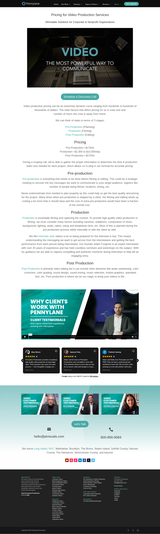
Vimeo (116, 498)
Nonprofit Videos (57, 505)
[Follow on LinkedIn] (80, 460)
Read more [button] (29, 370)
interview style (46, 236)
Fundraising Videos (58, 494)
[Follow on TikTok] (75, 460)
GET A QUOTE (131, 4)
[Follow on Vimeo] (93, 460)
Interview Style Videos (58, 490)
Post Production (75, 134)
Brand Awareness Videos (59, 481)
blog (28, 495)
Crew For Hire (87, 488)
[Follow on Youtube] (67, 460)
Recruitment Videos (58, 484)
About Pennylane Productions (30, 493)
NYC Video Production (90, 495)
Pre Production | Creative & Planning (94, 479)
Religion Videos (57, 508)
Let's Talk (80, 424)
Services (106, 4)
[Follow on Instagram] (71, 460)
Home (56, 4)
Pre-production (31, 178)
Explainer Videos (57, 495)
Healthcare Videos (57, 501)
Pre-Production (73, 126)
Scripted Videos (57, 492)
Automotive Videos (57, 519)
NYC (51, 448)
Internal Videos (56, 488)
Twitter (116, 500)
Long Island (40, 448)
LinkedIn (116, 494)
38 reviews (94, 376)
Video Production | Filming (91, 481)
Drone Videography (89, 484)
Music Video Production (59, 506)
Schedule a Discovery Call (80, 96)
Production (74, 130)
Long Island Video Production (92, 494)
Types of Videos (91, 4)
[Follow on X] (88, 460)
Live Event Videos (57, 512)
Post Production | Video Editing (92, 483)
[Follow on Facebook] (84, 460)
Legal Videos (56, 517)
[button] (137, 360)
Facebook (117, 491)
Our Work (64, 4)
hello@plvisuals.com (49, 436)
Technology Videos (58, 514)
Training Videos (57, 486)
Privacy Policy (118, 486)
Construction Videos (58, 503)
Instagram (117, 493)
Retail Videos (56, 515)
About (116, 4)
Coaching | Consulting (89, 486)
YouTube (117, 496)
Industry (77, 4)
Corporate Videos (57, 479)
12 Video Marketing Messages (92, 501)
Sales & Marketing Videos (59, 483)
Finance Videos (56, 510)
